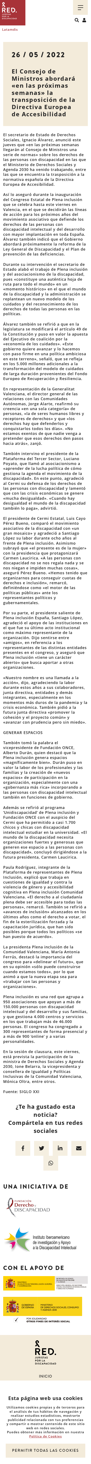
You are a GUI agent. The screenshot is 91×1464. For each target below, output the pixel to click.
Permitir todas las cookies (45, 1450)
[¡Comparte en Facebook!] (22, 1148)
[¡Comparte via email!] (78, 1148)
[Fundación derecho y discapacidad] (28, 1207)
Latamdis (10, 29)
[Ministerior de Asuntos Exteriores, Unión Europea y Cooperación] (45, 1282)
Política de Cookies (45, 1436)
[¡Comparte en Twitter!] (41, 1148)
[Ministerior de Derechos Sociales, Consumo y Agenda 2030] (42, 1309)
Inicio (45, 1376)
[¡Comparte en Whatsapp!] (50, 1163)
